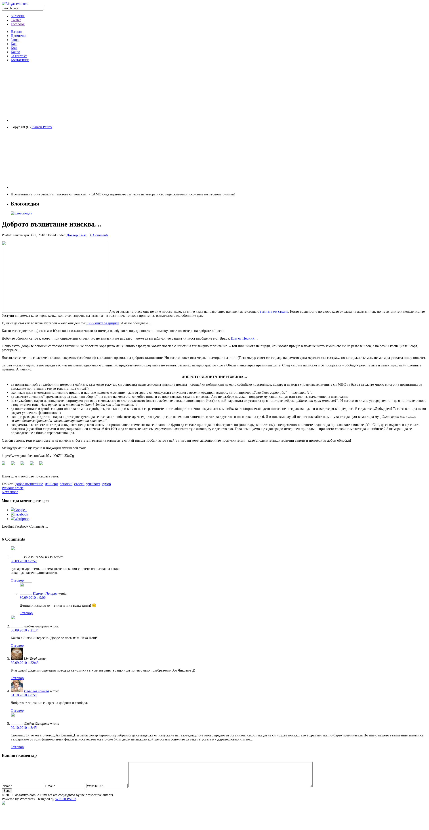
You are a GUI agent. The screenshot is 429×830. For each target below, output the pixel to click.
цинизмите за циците (102, 323)
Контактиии (20, 60)
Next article (10, 492)
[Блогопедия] (21, 213)
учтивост (93, 484)
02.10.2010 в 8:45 (24, 727)
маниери (51, 484)
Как (14, 44)
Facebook (18, 24)
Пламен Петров (45, 593)
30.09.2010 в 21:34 (24, 630)
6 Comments (99, 235)
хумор (106, 484)
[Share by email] (42, 464)
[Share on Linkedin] (33, 464)
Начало (16, 32)
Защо (15, 40)
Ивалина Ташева (36, 691)
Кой (14, 48)
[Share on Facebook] (5, 464)
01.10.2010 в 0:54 (24, 695)
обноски (66, 484)
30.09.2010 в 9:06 (33, 597)
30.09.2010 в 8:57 (24, 561)
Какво (15, 52)
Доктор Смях (77, 235)
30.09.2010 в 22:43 (24, 663)
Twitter (16, 20)
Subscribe (18, 16)
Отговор (17, 580)
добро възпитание (29, 484)
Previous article (12, 488)
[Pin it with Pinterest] (24, 464)
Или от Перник (242, 338)
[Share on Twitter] (14, 464)
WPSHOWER (65, 799)
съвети (79, 484)
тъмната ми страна (273, 311)
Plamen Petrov (42, 127)
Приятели (18, 36)
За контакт (19, 56)
